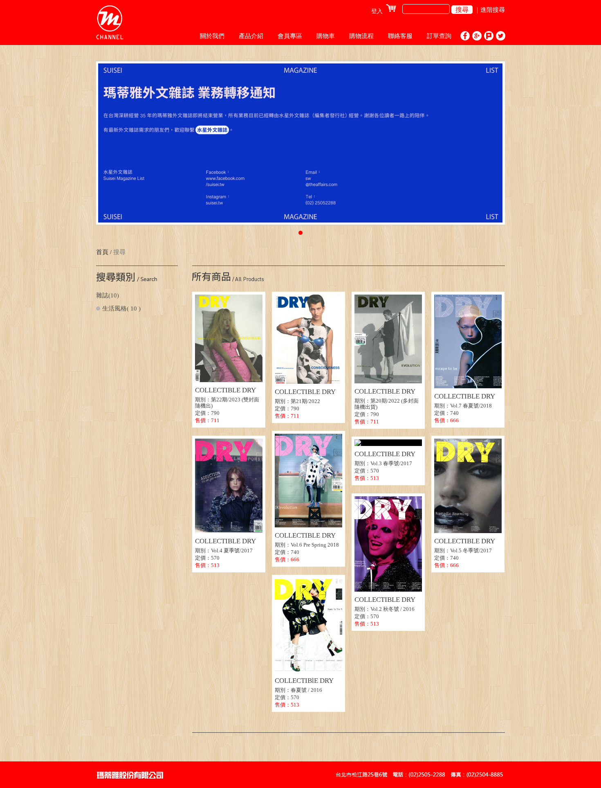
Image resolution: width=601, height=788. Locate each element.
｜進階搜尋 (489, 10)
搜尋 (462, 9)
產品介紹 (251, 36)
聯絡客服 (400, 36)
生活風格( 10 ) (121, 308)
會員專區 (290, 36)
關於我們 (212, 36)
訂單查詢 (439, 36)
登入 (377, 11)
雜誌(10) (107, 295)
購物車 (325, 36)
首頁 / (104, 252)
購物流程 (361, 36)
